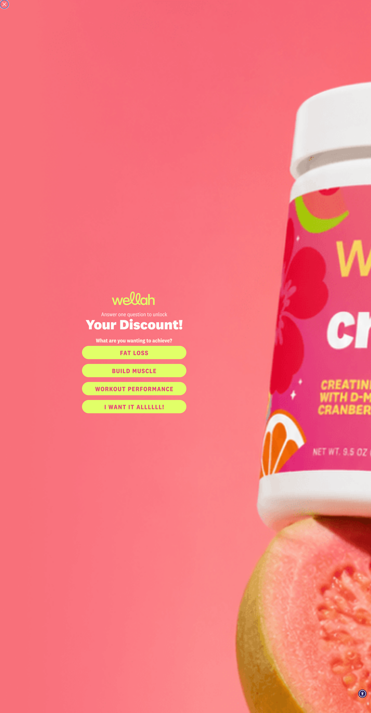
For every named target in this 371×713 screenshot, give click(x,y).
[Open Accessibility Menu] (362, 693)
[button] (185, 352)
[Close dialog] (4, 4)
